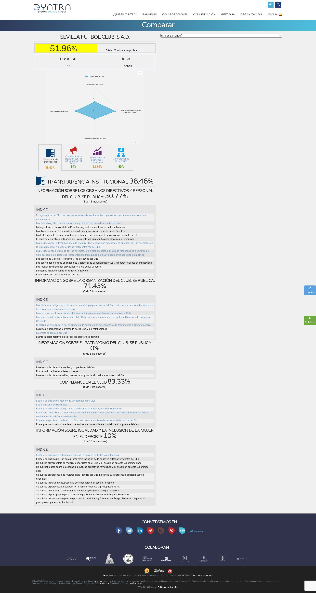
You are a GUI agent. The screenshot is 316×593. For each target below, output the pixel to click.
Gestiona (228, 14)
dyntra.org (98, 581)
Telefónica (185, 575)
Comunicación (204, 14)
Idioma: (273, 14)
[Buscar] (278, 5)
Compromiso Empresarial (202, 575)
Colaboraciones (175, 14)
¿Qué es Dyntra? (125, 14)
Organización (251, 14)
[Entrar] (270, 5)
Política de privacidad (168, 587)
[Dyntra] (52, 8)
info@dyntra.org (136, 583)
